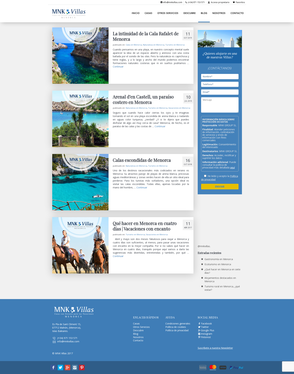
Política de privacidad (177, 330)
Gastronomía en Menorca (219, 259)
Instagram (206, 333)
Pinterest (206, 337)
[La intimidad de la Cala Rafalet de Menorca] (80, 55)
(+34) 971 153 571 (196, 2)
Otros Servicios (167, 13)
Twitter (205, 327)
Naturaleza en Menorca (153, 44)
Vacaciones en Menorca (179, 108)
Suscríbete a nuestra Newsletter (215, 347)
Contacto (237, 13)
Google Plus (207, 330)
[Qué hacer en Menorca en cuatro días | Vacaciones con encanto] (80, 245)
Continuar (118, 66)
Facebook (206, 323)
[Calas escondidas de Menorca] (80, 182)
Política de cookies (175, 327)
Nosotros (218, 13)
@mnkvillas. (204, 246)
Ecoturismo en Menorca (218, 264)
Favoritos (240, 2)
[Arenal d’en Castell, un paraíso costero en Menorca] (80, 119)
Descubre (189, 13)
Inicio (136, 13)
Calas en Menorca (134, 44)
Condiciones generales (177, 323)
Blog (204, 13)
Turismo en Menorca (175, 44)
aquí (232, 167)
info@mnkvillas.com (172, 2)
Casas (148, 13)
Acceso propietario (220, 2)
